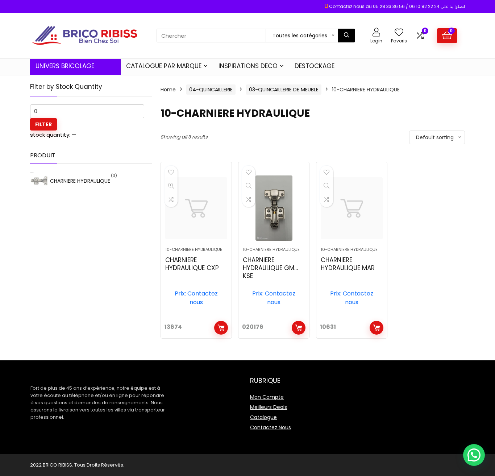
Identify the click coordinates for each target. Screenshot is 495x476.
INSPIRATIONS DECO (248, 66)
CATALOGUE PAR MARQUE (163, 66)
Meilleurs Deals (268, 407)
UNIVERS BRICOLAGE (65, 66)
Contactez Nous (270, 427)
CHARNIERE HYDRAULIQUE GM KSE (268, 268)
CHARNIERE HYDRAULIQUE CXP (192, 264)
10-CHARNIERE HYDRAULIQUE (193, 249)
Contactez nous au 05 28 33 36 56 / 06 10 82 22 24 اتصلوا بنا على (397, 6)
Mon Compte (267, 397)
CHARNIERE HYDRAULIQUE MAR (348, 264)
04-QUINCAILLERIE (211, 89)
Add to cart (221, 328)
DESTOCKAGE (314, 66)
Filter (43, 124)
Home (168, 89)
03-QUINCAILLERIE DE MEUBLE (284, 89)
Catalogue (263, 417)
